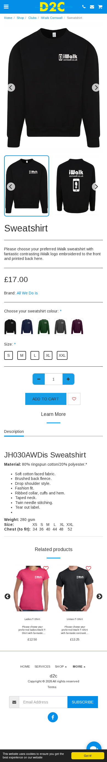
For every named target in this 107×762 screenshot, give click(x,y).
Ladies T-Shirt (32, 619)
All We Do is (27, 293)
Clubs (32, 17)
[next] (96, 87)
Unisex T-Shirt (75, 619)
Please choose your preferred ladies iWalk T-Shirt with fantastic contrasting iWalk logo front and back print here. (32, 633)
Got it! (88, 756)
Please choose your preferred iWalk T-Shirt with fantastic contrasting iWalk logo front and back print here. (75, 633)
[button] (6, 6)
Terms (51, 687)
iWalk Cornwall (52, 17)
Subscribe (83, 702)
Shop (20, 17)
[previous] (11, 87)
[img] (32, 588)
